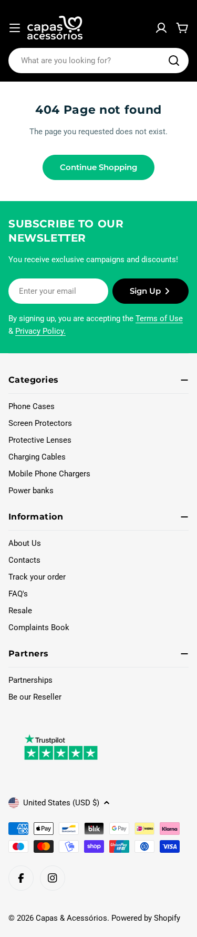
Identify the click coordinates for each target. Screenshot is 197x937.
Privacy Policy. (40, 331)
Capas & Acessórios (71, 918)
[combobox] (98, 60)
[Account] (161, 28)
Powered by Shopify (145, 918)
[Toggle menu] (14, 28)
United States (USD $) (61, 803)
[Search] (174, 60)
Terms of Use (159, 318)
